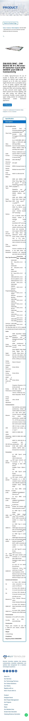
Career (6, 704)
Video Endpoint (15, 27)
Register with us (8, 688)
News (5, 707)
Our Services (7, 678)
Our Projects (7, 702)
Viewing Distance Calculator (12, 714)
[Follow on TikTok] (13, 671)
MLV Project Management (11, 700)
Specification (9, 118)
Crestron (9, 27)
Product (6, 695)
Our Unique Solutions (10, 683)
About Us (6, 676)
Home (4, 27)
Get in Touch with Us (10, 690)
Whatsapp (8, 105)
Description (9, 121)
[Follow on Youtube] (16, 671)
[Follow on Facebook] (7, 671)
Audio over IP (12, 110)
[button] (3, 36)
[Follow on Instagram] (10, 671)
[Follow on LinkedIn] (4, 671)
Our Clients (7, 686)
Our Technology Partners (11, 681)
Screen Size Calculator (10, 711)
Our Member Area (9, 709)
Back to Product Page (10, 23)
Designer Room (8, 697)
